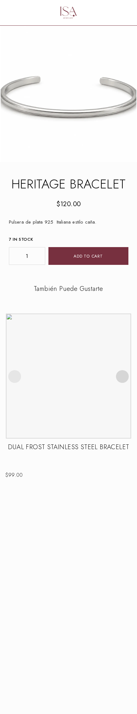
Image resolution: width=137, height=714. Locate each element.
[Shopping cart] (128, 12)
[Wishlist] (117, 12)
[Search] (107, 13)
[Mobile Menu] (12, 12)
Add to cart (88, 256)
